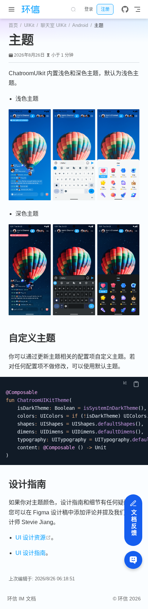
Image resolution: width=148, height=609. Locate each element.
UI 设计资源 (33, 537)
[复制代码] (136, 384)
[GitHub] (125, 9)
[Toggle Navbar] (137, 9)
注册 (105, 9)
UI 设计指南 (30, 553)
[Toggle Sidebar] (13, 9)
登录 (88, 9)
